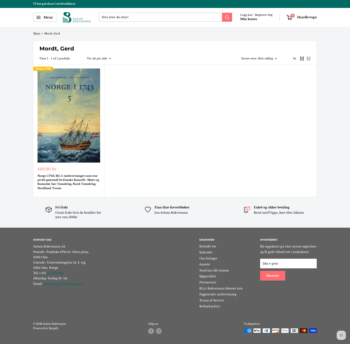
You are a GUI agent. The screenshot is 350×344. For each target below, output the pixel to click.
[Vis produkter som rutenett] (302, 58)
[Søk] (227, 17)
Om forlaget (208, 258)
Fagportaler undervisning (217, 294)
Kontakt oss (207, 246)
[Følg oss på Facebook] (151, 331)
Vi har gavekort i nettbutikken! (54, 3)
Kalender (206, 252)
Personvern (207, 282)
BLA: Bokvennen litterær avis (221, 288)
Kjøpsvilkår (207, 276)
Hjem (36, 33)
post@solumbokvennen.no (63, 284)
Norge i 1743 (43, 68)
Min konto (248, 19)
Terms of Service (211, 300)
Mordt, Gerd (52, 33)
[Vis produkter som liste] (309, 58)
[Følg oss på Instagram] (159, 331)
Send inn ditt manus (214, 270)
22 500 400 (55, 273)
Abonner (272, 276)
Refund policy (209, 306)
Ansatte (204, 264)
